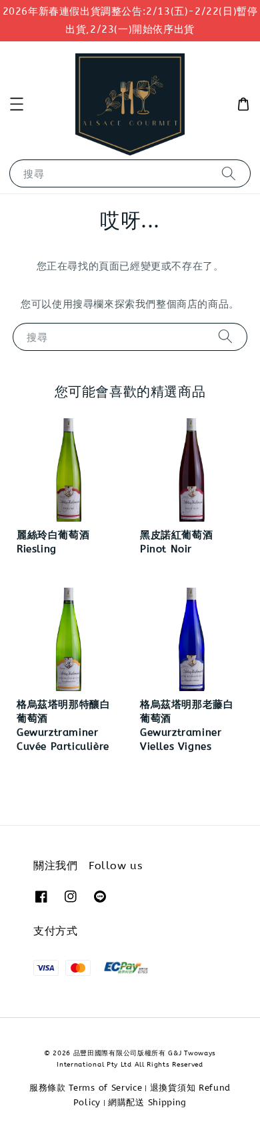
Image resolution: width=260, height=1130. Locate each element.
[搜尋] (228, 173)
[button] (16, 104)
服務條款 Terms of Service (86, 1088)
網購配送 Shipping (147, 1102)
